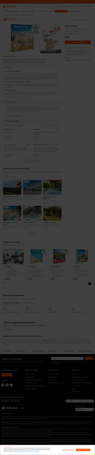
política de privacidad (35, 451)
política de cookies (25, 451)
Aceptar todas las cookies (83, 450)
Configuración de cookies (68, 450)
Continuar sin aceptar (7, 446)
